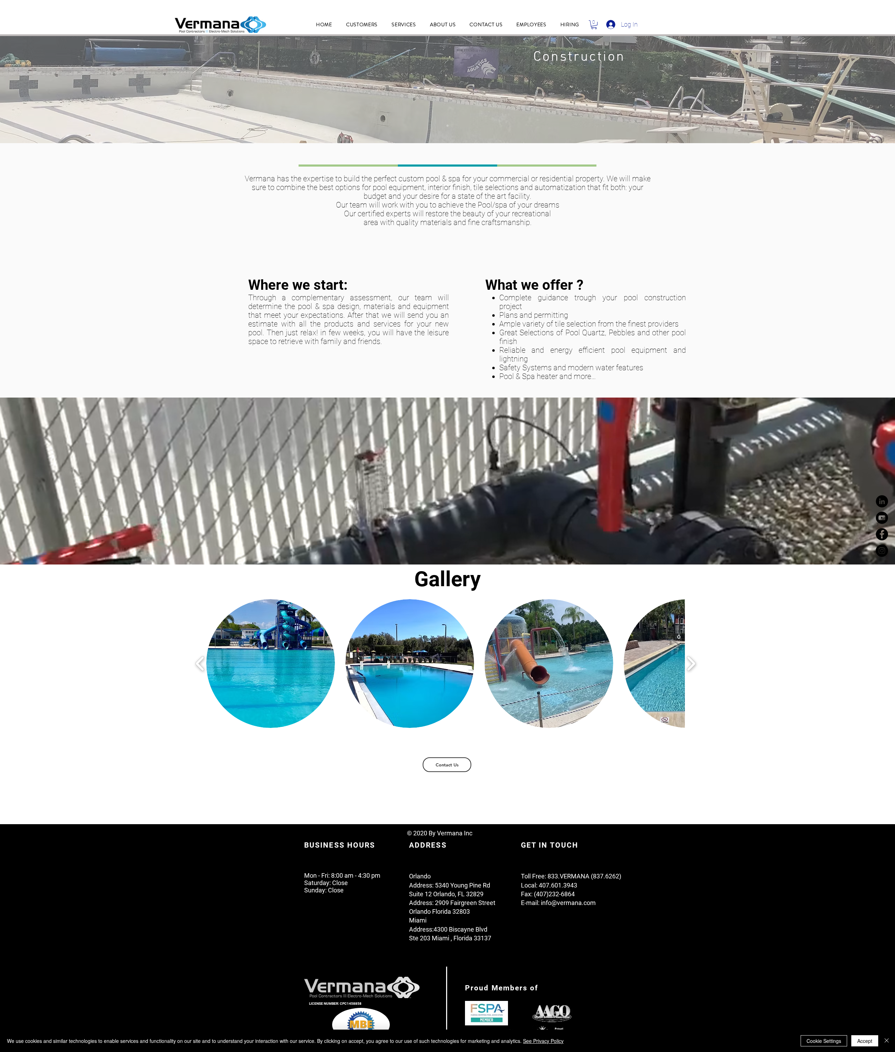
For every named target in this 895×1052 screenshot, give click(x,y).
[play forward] (691, 663)
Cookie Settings (824, 1040)
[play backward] (200, 663)
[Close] (886, 1040)
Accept (864, 1040)
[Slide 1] (447, 126)
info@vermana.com (568, 902)
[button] (362, 24)
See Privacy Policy (543, 1040)
